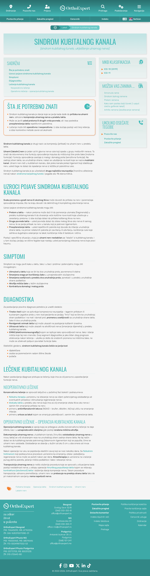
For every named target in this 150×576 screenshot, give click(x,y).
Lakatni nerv (21, 491)
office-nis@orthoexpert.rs (59, 527)
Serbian (137, 19)
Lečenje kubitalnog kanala (22, 84)
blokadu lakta (16, 403)
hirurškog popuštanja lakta (60, 467)
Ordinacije (141, 521)
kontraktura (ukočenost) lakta (18, 470)
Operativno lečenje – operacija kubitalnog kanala (32, 91)
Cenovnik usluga (138, 517)
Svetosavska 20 (63, 521)
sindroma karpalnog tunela (30, 174)
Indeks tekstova (101, 521)
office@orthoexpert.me (60, 543)
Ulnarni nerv (80, 487)
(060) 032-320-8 (63, 510)
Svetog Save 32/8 (62, 507)
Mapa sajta (104, 525)
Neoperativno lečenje (20, 88)
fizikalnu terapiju (17, 397)
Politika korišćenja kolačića (133, 504)
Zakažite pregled (45, 19)
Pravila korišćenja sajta (135, 508)
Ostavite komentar (99, 512)
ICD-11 (107, 73)
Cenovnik (75, 19)
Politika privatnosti (137, 512)
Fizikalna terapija (23, 487)
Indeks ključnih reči (99, 517)
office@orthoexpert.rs (61, 513)
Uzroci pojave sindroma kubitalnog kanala (30, 73)
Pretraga (105, 529)
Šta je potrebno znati (19, 70)
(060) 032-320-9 (63, 524)
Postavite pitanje (15, 19)
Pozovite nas (110, 134)
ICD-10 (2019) (111, 69)
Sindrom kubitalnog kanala (60, 487)
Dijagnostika (15, 80)
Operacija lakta (39, 487)
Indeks (105, 19)
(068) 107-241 (65, 540)
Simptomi (14, 77)
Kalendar (142, 525)
